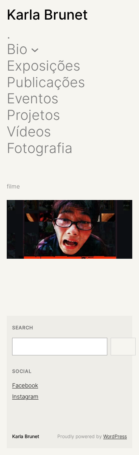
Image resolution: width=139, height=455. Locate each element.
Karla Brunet (47, 14)
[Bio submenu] (35, 49)
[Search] (123, 346)
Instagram (25, 396)
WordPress (115, 436)
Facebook (25, 385)
